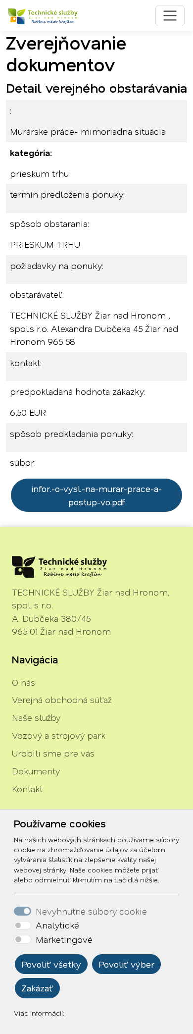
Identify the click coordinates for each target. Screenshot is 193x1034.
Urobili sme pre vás (53, 753)
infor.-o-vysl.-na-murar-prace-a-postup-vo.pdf (96, 495)
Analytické (57, 925)
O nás (23, 682)
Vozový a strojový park (58, 735)
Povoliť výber (126, 964)
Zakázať (37, 987)
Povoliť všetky (51, 964)
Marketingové (64, 939)
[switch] (22, 925)
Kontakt (27, 788)
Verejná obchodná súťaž (61, 699)
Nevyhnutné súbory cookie (91, 911)
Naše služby (36, 717)
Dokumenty (36, 770)
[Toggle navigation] (170, 15)
